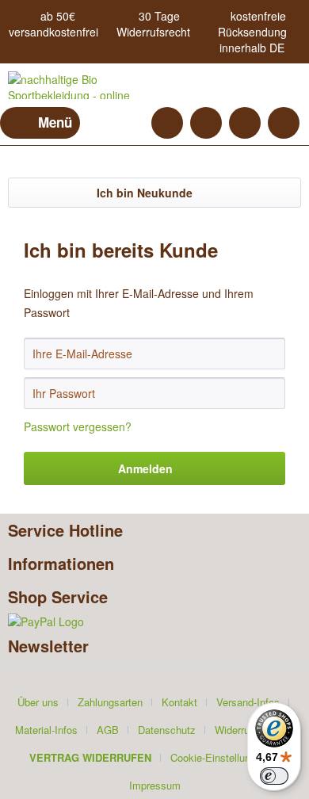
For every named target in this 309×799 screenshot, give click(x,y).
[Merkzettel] (206, 123)
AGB (108, 729)
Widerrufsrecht (153, 32)
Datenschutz (167, 729)
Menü (55, 122)
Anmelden (145, 468)
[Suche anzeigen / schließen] (167, 123)
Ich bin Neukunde (145, 193)
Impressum (155, 785)
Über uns (38, 701)
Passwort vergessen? (78, 426)
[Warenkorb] (283, 123)
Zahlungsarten (110, 701)
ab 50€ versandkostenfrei (53, 24)
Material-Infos (46, 729)
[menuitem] (40, 123)
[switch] (274, 776)
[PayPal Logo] (154, 621)
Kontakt (179, 701)
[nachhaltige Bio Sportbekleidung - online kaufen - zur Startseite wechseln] (81, 85)
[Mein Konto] (245, 123)
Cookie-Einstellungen (218, 757)
